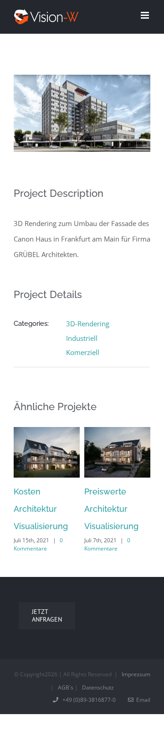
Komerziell (82, 352)
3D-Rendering (87, 323)
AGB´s (65, 687)
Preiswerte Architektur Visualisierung (111, 509)
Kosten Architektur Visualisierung (41, 509)
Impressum (136, 674)
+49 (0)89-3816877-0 (87, 700)
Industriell (81, 338)
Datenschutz (98, 687)
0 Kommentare (38, 544)
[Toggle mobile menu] (145, 15)
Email (141, 700)
